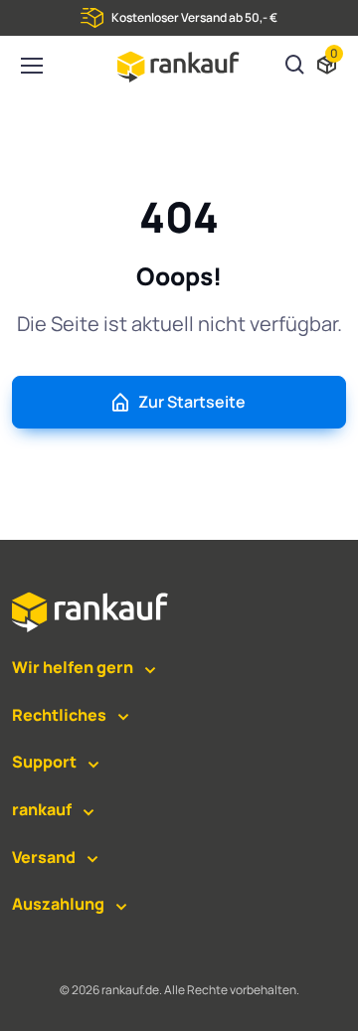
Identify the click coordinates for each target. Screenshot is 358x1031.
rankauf (42, 809)
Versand (44, 857)
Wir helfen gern (72, 667)
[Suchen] (295, 66)
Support (44, 762)
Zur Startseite (192, 402)
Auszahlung (58, 904)
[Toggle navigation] (31, 66)
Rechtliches (59, 715)
